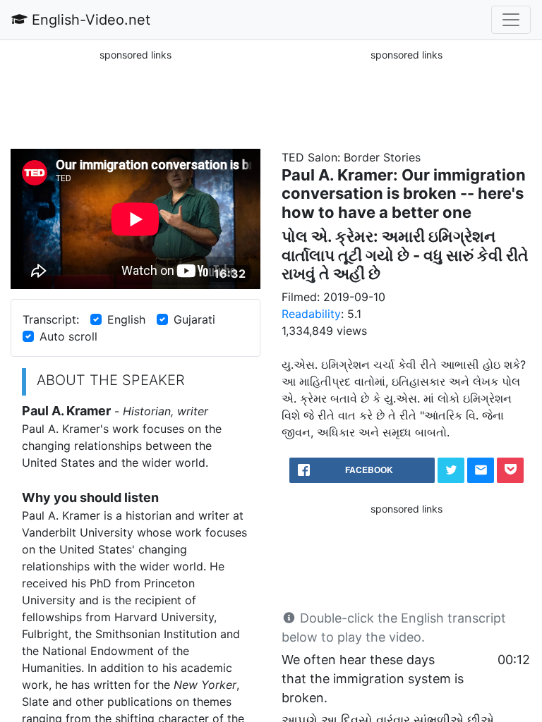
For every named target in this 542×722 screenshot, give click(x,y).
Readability (311, 314)
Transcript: (51, 319)
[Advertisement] (135, 98)
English (126, 319)
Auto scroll (68, 336)
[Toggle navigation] (511, 20)
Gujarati (194, 319)
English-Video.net (89, 19)
